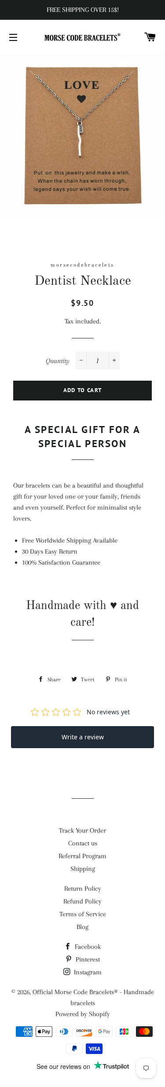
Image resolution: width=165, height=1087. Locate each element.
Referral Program (82, 856)
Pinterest (87, 959)
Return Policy (82, 888)
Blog (82, 927)
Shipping (82, 869)
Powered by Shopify (82, 1014)
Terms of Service (82, 914)
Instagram (87, 972)
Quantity (58, 361)
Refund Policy (82, 901)
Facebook (87, 947)
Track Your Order (82, 830)
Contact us (82, 843)
